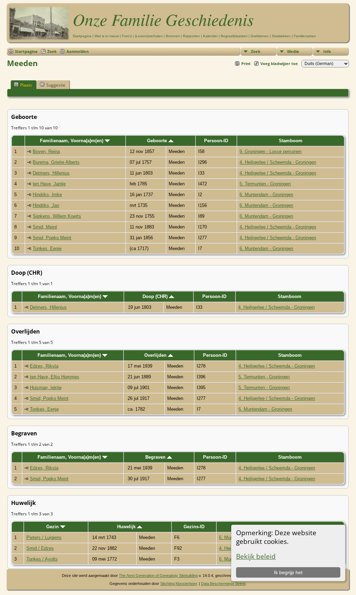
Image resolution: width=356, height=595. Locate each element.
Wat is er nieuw (107, 36)
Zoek (255, 51)
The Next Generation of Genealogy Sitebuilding (158, 575)
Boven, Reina (46, 151)
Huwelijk (127, 526)
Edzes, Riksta (44, 366)
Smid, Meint (45, 227)
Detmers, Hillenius (51, 173)
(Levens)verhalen (149, 36)
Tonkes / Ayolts (42, 559)
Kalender (210, 36)
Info (327, 51)
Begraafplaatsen (234, 36)
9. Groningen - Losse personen (270, 151)
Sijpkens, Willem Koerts (57, 216)
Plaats (26, 85)
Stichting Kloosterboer (178, 583)
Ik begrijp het (288, 572)
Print (246, 63)
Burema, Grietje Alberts (56, 162)
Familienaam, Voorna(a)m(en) (72, 140)
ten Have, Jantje (49, 183)
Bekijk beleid (256, 556)
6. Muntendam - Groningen (266, 194)
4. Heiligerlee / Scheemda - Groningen (278, 162)
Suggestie (55, 85)
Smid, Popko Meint (52, 237)
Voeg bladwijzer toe (279, 63)
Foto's (127, 36)
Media (293, 51)
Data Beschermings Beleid (223, 583)
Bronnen (173, 36)
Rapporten (191, 36)
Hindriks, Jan (46, 205)
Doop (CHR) (156, 296)
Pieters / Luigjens (44, 537)
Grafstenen (260, 36)
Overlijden (156, 355)
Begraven (156, 457)
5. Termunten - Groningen (265, 183)
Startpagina (82, 36)
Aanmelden (77, 51)
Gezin (53, 526)
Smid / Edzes (40, 548)
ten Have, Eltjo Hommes (54, 376)
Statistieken (281, 36)
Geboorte (157, 140)
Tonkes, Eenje (47, 248)
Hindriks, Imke (47, 194)
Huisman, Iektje (46, 387)
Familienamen (305, 36)
